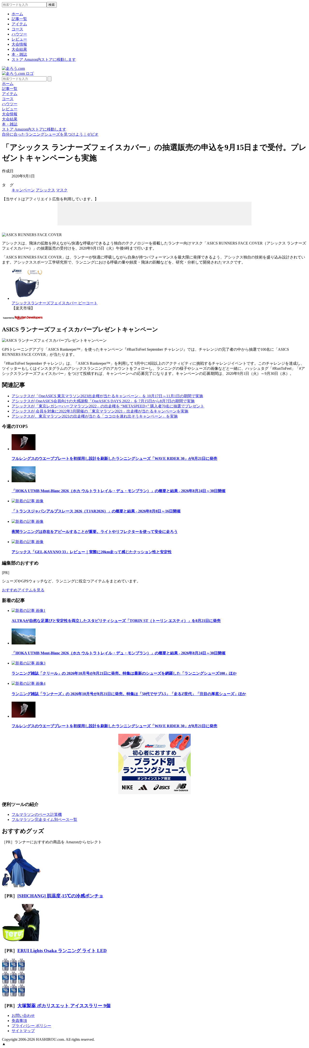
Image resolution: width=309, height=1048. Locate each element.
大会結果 (19, 49)
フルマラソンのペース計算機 (37, 814)
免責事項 (19, 1021)
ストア (44, 59)
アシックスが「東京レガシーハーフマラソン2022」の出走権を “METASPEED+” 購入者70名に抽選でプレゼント (108, 406)
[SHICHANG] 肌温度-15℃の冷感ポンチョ (60, 895)
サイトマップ (23, 1031)
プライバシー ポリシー (31, 1026)
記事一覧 (19, 19)
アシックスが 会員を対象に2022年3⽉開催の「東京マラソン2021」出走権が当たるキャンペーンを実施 (100, 411)
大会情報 (19, 44)
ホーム (17, 14)
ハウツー (19, 34)
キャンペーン (23, 190)
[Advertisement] (154, 213)
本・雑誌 (19, 54)
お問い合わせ (23, 1015)
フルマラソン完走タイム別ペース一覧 (44, 819)
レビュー (19, 39)
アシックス (45, 190)
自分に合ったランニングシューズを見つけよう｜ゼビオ (50, 134)
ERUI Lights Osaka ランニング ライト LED (62, 950)
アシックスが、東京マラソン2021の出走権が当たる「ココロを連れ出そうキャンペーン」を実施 (95, 416)
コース (17, 29)
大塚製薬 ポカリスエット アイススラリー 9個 (64, 1005)
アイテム (19, 24)
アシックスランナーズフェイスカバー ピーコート (55, 303)
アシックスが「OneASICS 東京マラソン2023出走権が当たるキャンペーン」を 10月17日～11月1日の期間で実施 (107, 396)
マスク (62, 190)
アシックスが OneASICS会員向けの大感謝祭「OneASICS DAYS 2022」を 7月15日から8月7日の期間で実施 (103, 401)
